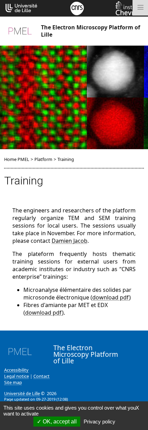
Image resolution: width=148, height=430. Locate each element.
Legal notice (16, 376)
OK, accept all (59, 421)
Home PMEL (16, 159)
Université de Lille (22, 393)
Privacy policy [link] (99, 421)
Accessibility (16, 370)
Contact (41, 376)
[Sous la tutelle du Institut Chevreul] (130, 7)
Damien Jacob (69, 241)
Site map (13, 382)
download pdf (110, 297)
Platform (43, 159)
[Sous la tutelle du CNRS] (77, 7)
